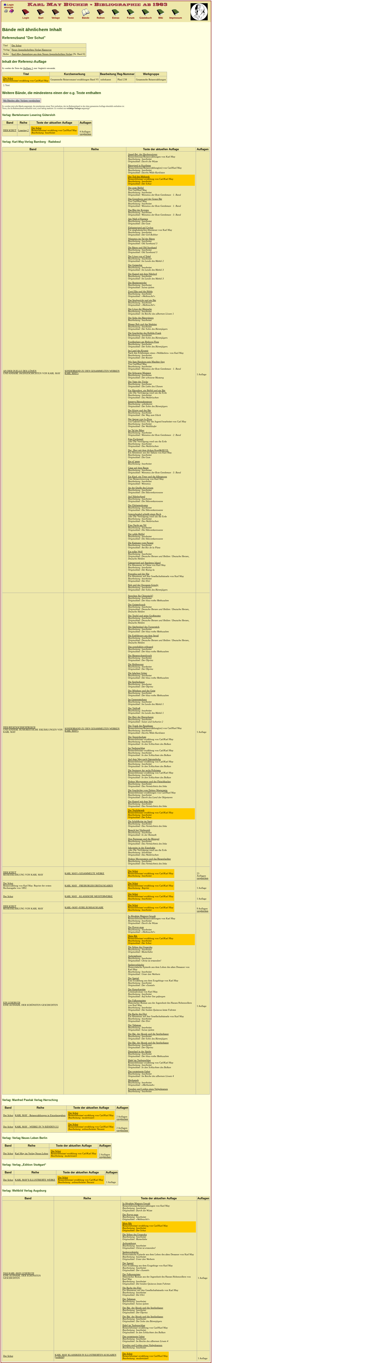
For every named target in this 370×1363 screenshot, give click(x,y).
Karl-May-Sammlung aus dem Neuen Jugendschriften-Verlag (42, 54)
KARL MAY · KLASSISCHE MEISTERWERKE (89, 896)
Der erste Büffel (136, 188)
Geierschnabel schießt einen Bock (144, 514)
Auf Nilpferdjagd (136, 496)
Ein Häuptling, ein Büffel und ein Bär (146, 390)
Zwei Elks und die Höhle (140, 291)
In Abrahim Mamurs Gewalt (142, 916)
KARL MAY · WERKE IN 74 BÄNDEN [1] (36, 1127)
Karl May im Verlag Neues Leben (31, 1153)
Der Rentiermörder (137, 283)
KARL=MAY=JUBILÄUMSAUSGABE (84, 907)
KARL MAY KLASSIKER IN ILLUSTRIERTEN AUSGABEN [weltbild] (85, 1356)
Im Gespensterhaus (137, 699)
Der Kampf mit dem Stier (140, 801)
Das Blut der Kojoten (138, 210)
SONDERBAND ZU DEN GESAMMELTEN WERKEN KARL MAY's (92, 372)
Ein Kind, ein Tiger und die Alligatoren (147, 476)
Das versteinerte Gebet (139, 1071)
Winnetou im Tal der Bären (141, 239)
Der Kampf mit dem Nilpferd (142, 274)
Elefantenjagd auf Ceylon (140, 227)
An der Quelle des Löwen (140, 488)
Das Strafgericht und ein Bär (142, 300)
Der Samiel (133, 978)
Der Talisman (134, 1025)
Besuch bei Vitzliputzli (139, 830)
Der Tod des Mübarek (139, 176)
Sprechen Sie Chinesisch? (140, 596)
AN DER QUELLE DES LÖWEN (19, 371)
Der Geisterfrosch (136, 604)
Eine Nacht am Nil (137, 525)
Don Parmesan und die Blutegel (143, 839)
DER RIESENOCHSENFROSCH (19, 727)
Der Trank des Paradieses (140, 726)
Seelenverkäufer (136, 965)
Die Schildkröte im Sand (140, 821)
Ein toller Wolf (135, 551)
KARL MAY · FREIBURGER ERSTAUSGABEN (89, 886)
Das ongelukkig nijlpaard (140, 647)
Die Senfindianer (136, 682)
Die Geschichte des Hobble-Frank (144, 333)
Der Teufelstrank (136, 810)
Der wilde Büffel (136, 534)
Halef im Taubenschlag (139, 1060)
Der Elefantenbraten (138, 505)
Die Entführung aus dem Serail (143, 635)
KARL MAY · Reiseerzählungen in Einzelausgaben (40, 1115)
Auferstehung (135, 956)
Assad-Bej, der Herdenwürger (142, 154)
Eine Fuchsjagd (135, 439)
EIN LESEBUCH (11, 1003)
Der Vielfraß (134, 708)
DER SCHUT (9, 130)
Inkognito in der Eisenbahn (141, 848)
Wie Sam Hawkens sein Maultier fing (146, 362)
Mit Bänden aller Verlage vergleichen (21, 100)
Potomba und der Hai (138, 574)
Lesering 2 (23, 130)
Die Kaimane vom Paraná (140, 543)
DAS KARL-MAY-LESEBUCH (18, 1273)
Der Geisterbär (135, 265)
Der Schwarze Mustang (139, 373)
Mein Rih (132, 936)
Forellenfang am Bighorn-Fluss (143, 342)
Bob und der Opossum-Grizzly (143, 585)
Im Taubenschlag (136, 748)
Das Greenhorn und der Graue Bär (145, 199)
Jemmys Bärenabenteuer (140, 401)
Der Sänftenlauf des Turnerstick (144, 627)
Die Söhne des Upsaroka (140, 947)
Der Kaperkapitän (137, 989)
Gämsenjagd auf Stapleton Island (144, 563)
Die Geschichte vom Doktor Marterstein (147, 790)
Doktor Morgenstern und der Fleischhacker (149, 781)
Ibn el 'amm (134, 461)
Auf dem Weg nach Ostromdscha (144, 759)
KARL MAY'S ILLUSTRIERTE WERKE (35, 1180)
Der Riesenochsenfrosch (140, 655)
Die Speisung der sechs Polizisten (144, 770)
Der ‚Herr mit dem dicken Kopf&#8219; (148, 450)
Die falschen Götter (137, 673)
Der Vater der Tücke (138, 382)
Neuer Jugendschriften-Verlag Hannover (32, 50)
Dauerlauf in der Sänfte (139, 1051)
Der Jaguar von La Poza (140, 419)
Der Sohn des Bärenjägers (141, 318)
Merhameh (133, 1080)
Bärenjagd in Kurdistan (139, 165)
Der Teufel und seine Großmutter (144, 616)
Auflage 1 (28, 68)
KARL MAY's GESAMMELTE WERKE (84, 873)
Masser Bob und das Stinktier (142, 324)
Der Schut (16, 45)
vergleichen (85, 134)
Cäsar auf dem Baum (138, 468)
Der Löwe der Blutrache (140, 309)
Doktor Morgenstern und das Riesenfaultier (149, 859)
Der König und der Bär (139, 410)
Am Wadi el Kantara (138, 219)
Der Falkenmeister (137, 1000)
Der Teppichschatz (137, 737)
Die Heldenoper (136, 664)
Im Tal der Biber (136, 430)
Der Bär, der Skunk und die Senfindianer (148, 1034)
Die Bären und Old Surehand (142, 247)
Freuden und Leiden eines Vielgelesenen (148, 1089)
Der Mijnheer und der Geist (141, 691)
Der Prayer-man (136, 927)
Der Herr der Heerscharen (141, 717)
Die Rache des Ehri (137, 1014)
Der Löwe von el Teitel (139, 256)
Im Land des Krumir (138, 350)
